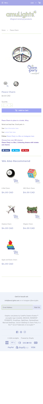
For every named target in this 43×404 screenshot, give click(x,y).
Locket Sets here (10, 132)
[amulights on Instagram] (25, 332)
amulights (16, 338)
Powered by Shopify (27, 338)
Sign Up (37, 307)
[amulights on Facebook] (17, 332)
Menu (6, 3)
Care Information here (11, 128)
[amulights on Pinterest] (21, 332)
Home (3, 30)
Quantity (4, 102)
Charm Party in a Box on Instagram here (20, 136)
